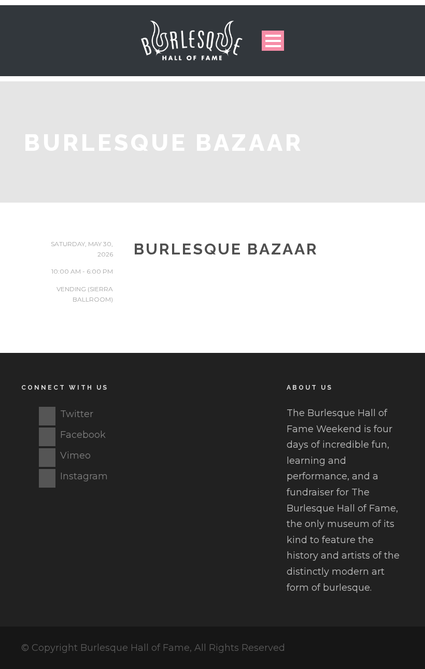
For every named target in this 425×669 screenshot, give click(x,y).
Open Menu (273, 41)
